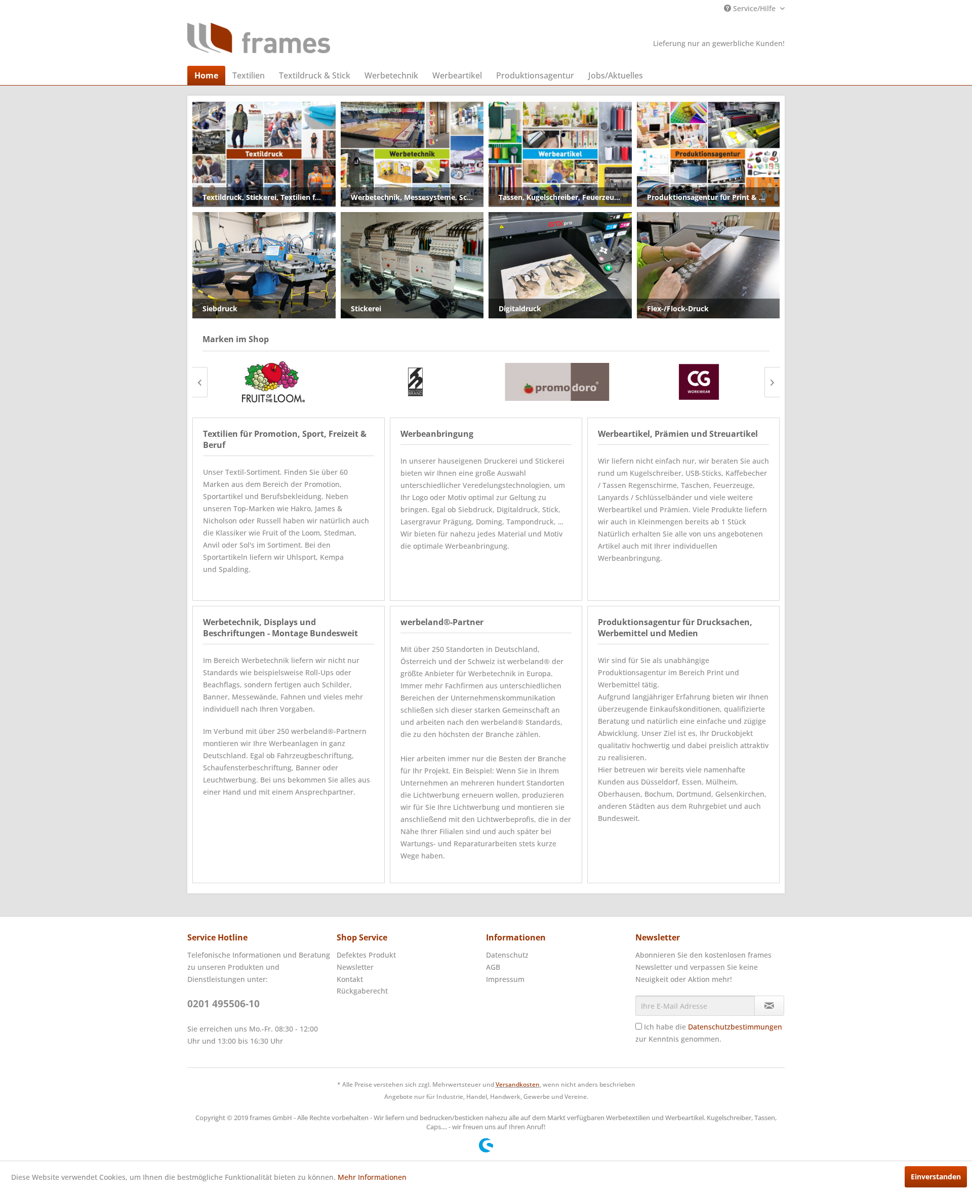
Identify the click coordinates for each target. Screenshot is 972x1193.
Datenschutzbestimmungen (735, 1027)
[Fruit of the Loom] (273, 381)
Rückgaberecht (362, 991)
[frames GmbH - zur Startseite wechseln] (258, 38)
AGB (493, 967)
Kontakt (350, 979)
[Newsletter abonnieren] (769, 1006)
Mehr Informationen (372, 1177)
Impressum (505, 979)
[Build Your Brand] (415, 381)
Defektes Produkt (366, 955)
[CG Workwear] (698, 381)
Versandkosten (518, 1084)
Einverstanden (936, 1176)
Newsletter (355, 967)
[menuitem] (206, 75)
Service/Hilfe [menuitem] (754, 8)
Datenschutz (507, 955)
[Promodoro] (557, 381)
